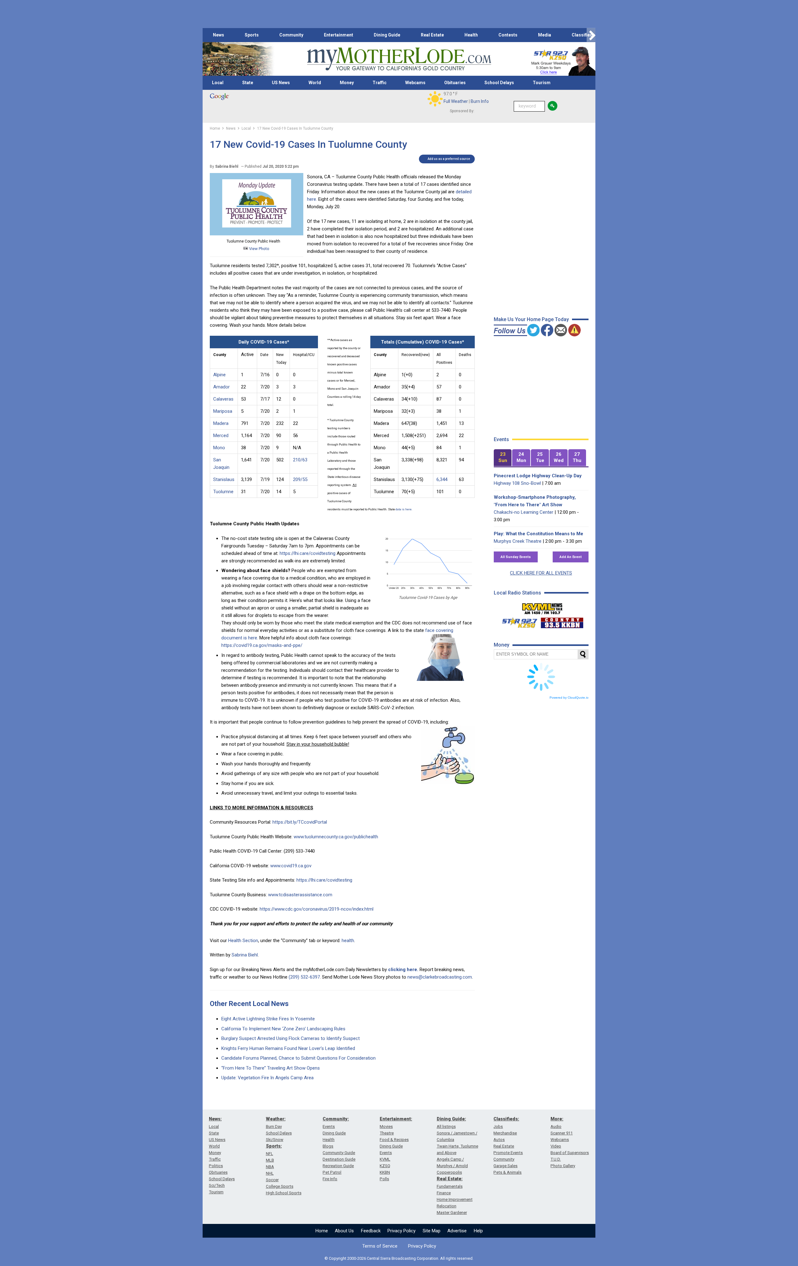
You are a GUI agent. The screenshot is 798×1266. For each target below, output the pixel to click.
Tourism (541, 82)
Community (291, 34)
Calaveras (223, 399)
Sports (252, 34)
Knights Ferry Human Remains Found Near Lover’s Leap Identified (288, 1048)
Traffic (380, 82)
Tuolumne (223, 491)
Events (329, 1126)
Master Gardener (452, 1212)
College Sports (279, 1186)
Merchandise (505, 1133)
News (218, 34)
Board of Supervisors (569, 1152)
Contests (507, 34)
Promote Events (508, 1152)
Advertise (457, 1231)
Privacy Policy (401, 1231)
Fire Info (330, 1179)
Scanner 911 (561, 1133)
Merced (220, 435)
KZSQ (385, 1165)
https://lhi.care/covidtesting (307, 553)
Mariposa (222, 411)
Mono (219, 447)
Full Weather (456, 101)
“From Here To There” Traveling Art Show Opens (270, 1068)
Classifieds (583, 34)
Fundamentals (450, 1186)
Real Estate (432, 34)
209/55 (300, 479)
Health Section (243, 940)
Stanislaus (223, 479)
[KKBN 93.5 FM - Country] (562, 621)
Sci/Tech (217, 1185)
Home (321, 1231)
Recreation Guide (338, 1165)
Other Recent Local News (249, 1004)
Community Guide (339, 1152)
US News (281, 82)
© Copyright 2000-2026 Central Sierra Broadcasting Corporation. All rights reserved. (399, 1258)
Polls (384, 1179)
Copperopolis (449, 1172)
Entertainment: (396, 1119)
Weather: (276, 1119)
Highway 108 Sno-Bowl (517, 483)
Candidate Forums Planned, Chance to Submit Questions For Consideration (298, 1058)
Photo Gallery (562, 1165)
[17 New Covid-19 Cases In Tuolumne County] (256, 234)
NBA (270, 1166)
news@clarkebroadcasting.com (439, 977)
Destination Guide (339, 1159)
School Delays (499, 82)
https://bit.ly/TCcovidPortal (299, 822)
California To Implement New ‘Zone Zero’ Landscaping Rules (283, 1029)
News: (215, 1119)
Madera (220, 423)
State (247, 82)
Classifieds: (506, 1119)
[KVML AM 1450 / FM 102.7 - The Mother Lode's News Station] (542, 607)
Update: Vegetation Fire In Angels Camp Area (267, 1078)
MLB (270, 1160)
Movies (386, 1126)
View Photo (258, 248)
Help (478, 1231)
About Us (344, 1231)
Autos (499, 1139)
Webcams (415, 82)
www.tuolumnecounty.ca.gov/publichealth (336, 837)
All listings (446, 1126)
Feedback (371, 1231)
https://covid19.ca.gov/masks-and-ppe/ (261, 645)
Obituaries (455, 82)
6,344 (441, 479)
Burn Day (274, 1126)
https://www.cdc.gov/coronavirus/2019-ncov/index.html (316, 909)
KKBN (385, 1172)
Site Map (431, 1231)
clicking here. (403, 969)
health (348, 940)
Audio (555, 1126)
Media (544, 34)
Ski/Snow (274, 1139)
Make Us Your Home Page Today (531, 319)
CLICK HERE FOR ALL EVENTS (541, 573)
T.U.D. (555, 1159)
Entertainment (338, 34)
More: (556, 1119)
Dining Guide (387, 34)
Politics (216, 1165)
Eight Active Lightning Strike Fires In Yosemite (268, 1019)
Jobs (498, 1126)
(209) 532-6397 (304, 977)
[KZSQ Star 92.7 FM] (516, 621)
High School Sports (283, 1193)
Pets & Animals (507, 1172)
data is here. (404, 509)
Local (218, 82)
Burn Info (480, 101)
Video (555, 1146)
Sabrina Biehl (245, 955)
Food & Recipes (394, 1139)
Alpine (219, 375)
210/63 (300, 460)
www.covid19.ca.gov (290, 866)
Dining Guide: (451, 1119)
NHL (270, 1173)
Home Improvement (455, 1199)
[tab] (503, 457)
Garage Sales (505, 1165)
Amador (221, 387)
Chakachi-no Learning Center (523, 512)
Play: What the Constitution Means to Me (538, 534)
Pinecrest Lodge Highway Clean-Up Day (538, 476)
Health (471, 34)
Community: (336, 1119)
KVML (385, 1159)
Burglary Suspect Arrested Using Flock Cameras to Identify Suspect (290, 1038)
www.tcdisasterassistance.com (300, 895)
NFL (269, 1153)
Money (347, 82)
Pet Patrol (332, 1172)
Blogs (328, 1146)
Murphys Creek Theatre (517, 541)
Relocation (446, 1206)
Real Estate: (450, 1179)
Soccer (272, 1179)
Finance (444, 1193)
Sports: (274, 1146)
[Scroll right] (591, 35)
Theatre (387, 1133)
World (315, 82)
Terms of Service (379, 1246)
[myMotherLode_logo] (399, 59)
